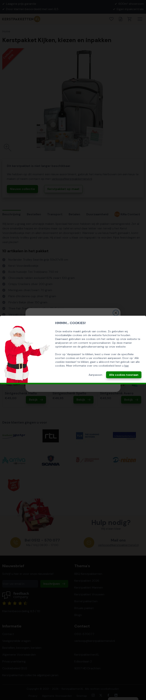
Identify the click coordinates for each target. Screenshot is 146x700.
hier (126, 365)
